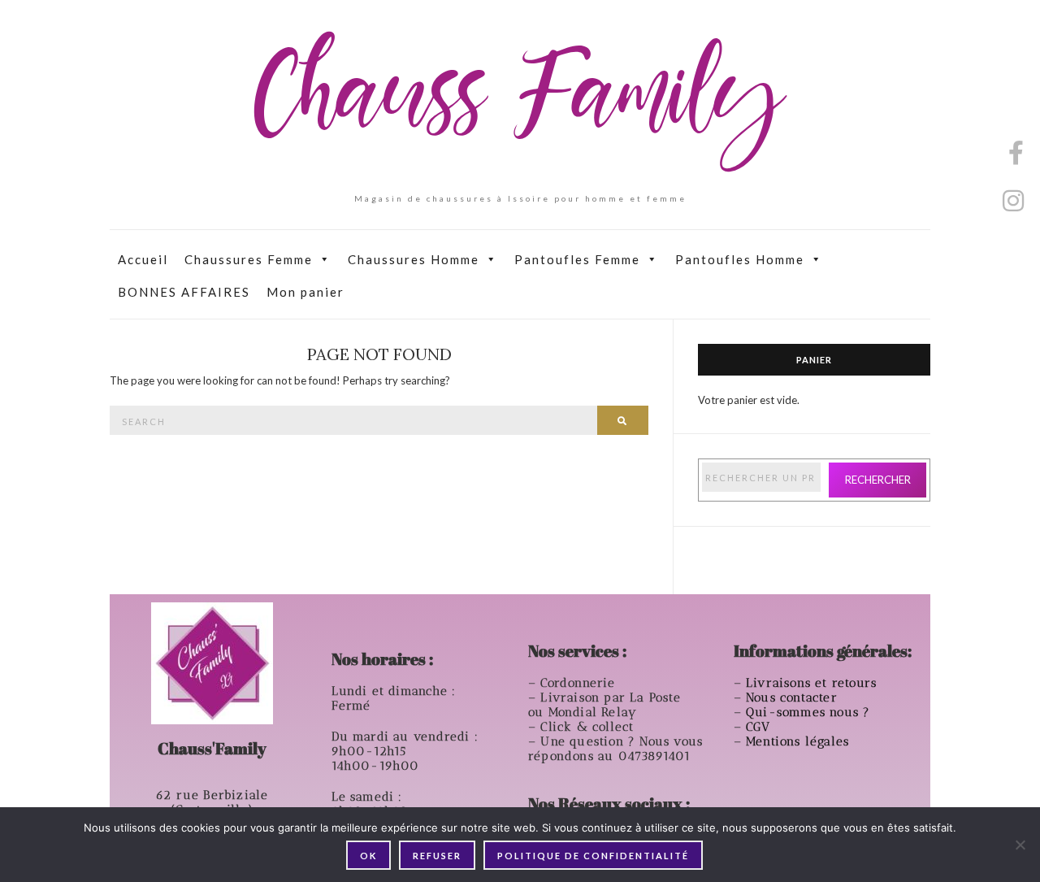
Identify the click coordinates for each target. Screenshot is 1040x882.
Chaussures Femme (248, 259)
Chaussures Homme (413, 259)
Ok (368, 855)
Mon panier (305, 292)
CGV (760, 726)
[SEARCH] (622, 420)
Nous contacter (794, 697)
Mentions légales (799, 741)
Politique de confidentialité (593, 855)
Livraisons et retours (813, 683)
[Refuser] (1020, 844)
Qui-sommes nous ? (808, 712)
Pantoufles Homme (739, 259)
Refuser (437, 855)
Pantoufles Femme (577, 259)
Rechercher (878, 479)
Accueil (143, 259)
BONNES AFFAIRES (184, 292)
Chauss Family (520, 101)
